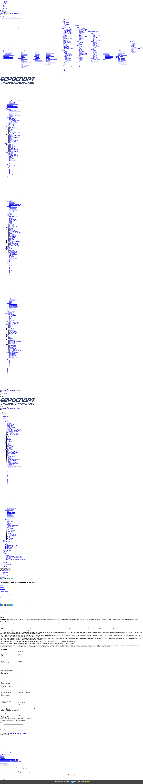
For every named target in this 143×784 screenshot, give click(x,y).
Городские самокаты (13, 209)
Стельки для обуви (13, 166)
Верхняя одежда (12, 110)
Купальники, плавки (13, 216)
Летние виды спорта (9, 200)
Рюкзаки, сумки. (12, 136)
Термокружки (12, 237)
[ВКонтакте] (1, 578)
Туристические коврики (14, 231)
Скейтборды (9, 214)
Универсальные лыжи (13, 251)
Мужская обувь (10, 144)
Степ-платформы (10, 185)
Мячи (10, 318)
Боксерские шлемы (13, 362)
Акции (4, 377)
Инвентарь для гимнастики (12, 168)
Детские (11, 264)
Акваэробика (11, 225)
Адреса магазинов (6, 378)
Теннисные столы (12, 315)
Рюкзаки (11, 229)
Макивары (11, 356)
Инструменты (12, 260)
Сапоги (10, 157)
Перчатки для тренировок (12, 183)
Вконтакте (6, 572)
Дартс (8, 334)
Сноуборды (11, 283)
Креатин (8, 373)
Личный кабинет (3, 741)
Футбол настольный (13, 332)
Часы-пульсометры (10, 179)
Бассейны (9, 246)
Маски (10, 222)
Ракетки (10, 317)
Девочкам (11, 162)
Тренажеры (7, 87)
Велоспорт (9, 201)
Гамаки (10, 233)
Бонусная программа (7, 385)
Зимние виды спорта (9, 248)
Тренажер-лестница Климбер (12, 104)
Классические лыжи (13, 252)
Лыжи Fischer (12, 253)
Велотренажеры (10, 89)
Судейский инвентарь (11, 311)
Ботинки (11, 147)
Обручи (8, 182)
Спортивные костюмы (13, 122)
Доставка (2, 744)
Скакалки (9, 178)
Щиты (10, 302)
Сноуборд (9, 282)
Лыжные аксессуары (13, 258)
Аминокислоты (10, 368)
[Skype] (10, 578)
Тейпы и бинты (10, 186)
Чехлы (10, 261)
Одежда (6, 108)
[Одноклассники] (2, 578)
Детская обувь (10, 161)
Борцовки (11, 337)
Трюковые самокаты (13, 207)
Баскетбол (9, 297)
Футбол (9, 289)
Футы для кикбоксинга (13, 366)
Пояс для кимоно (12, 351)
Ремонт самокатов (8, 382)
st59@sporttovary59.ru (6, 570)
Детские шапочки (12, 219)
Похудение (9, 370)
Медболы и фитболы (11, 191)
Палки (10, 257)
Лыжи (8, 249)
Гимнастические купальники (14, 169)
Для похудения (10, 199)
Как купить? (2, 743)
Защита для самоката (13, 210)
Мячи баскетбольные (13, 299)
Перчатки (11, 138)
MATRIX (9, 594)
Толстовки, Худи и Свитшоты (15, 111)
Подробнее (88, 781)
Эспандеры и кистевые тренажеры (13, 180)
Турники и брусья (12, 101)
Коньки (8, 262)
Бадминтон (9, 321)
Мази (10, 259)
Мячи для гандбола (13, 309)
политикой (9, 733)
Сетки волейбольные (13, 307)
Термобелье (11, 116)
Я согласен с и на (14, 733)
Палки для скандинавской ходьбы (13, 241)
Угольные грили (10, 247)
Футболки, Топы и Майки (14, 112)
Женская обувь (10, 152)
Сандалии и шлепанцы (13, 160)
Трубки (10, 223)
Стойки (10, 301)
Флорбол (9, 310)
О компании (5, 386)
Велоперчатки (12, 203)
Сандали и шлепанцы (13, 151)
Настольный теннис (11, 314)
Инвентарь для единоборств (12, 352)
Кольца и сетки (12, 300)
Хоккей (8, 266)
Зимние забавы (10, 276)
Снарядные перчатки (13, 342)
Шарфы (10, 142)
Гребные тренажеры (11, 91)
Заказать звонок (3, 414)
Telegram (5, 573)
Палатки (11, 228)
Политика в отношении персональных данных (9, 759)
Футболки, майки (12, 121)
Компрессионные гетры (13, 140)
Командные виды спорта (10, 288)
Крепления (11, 256)
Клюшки (11, 268)
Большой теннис (10, 324)
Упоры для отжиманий (11, 181)
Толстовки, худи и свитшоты (14, 120)
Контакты (2, 757)
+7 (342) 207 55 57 (3, 11)
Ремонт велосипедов (9, 381)
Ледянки (11, 279)
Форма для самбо (12, 347)
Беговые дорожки (10, 88)
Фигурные (11, 263)
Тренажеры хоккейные (13, 274)
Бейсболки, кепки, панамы (14, 135)
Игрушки (11, 281)
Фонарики (11, 238)
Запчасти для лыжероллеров (14, 245)
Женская (9, 109)
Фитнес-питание (10, 375)
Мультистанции (10, 105)
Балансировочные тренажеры (12, 184)
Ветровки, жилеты (12, 119)
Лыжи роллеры (10, 242)
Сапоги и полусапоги (13, 149)
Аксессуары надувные (13, 226)
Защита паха (11, 363)
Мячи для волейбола (13, 304)
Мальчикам (11, 163)
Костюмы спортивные (13, 113)
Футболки (11, 129)
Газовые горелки (12, 239)
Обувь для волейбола (13, 305)
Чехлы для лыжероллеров (14, 244)
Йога (8, 175)
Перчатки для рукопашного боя (15, 341)
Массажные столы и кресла (12, 107)
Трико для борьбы (12, 348)
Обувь (6, 143)
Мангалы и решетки (13, 236)
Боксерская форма (12, 345)
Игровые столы (10, 329)
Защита (10, 213)
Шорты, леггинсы (12, 131)
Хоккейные (11, 265)
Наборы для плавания (13, 220)
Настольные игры (10, 328)
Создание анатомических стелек (11, 380)
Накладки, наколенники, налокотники (14, 187)
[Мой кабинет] (1, 391)
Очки (10, 217)
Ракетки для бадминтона (14, 322)
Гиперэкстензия (12, 103)
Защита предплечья (13, 365)
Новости (4, 384)
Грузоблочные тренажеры (12, 106)
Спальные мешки (12, 230)
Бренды (1, 755)
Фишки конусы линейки (12, 198)
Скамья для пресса (12, 102)
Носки (10, 139)
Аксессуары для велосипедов (15, 204)
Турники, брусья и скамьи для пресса (14, 100)
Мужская (9, 117)
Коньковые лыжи (12, 250)
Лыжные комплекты (13, 254)
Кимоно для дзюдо (12, 346)
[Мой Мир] (4, 578)
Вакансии (2, 756)
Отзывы (4, 387)
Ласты (10, 221)
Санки (10, 280)
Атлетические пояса (13, 197)
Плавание (9, 215)
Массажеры (9, 189)
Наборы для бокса (10, 358)
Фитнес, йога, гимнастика (10, 167)
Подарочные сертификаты (5, 754)
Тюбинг (10, 278)
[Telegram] (12, 578)
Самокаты (9, 206)
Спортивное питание (9, 367)
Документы (7, 555)
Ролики (8, 212)
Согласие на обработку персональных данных (9, 760)
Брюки (10, 114)
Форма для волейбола (13, 306)
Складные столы (12, 235)
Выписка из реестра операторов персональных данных (10, 761)
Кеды (10, 150)
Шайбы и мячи (12, 270)
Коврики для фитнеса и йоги (12, 174)
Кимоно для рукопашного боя (15, 350)
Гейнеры (8, 374)
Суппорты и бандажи (11, 188)
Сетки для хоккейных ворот (14, 275)
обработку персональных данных (19, 733)
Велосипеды (11, 202)
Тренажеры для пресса (11, 177)
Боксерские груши (12, 353)
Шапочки (11, 218)
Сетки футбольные (13, 296)
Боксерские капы (12, 360)
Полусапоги (11, 158)
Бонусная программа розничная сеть (7, 753)
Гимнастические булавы (14, 172)
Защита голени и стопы (13, 364)
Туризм (8, 227)
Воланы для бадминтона (14, 323)
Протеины (9, 369)
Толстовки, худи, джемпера (14, 132)
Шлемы (10, 285)
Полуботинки (12, 148)
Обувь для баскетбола (13, 298)
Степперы (9, 92)
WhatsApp (6, 575)
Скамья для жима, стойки (14, 99)
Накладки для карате (13, 343)
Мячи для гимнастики (13, 173)
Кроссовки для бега (13, 146)
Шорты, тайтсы (12, 124)
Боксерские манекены (13, 357)
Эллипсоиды (9, 90)
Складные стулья (12, 234)
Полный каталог (3, 16)
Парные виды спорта (9, 313)
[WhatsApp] (9, 578)
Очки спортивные (12, 141)
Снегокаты (11, 277)
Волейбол (9, 303)
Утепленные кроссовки (13, 155)
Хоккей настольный (13, 331)
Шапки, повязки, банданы (14, 137)
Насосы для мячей (10, 312)
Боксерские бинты (12, 361)
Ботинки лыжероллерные (14, 243)
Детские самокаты (12, 208)
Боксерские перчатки (13, 340)
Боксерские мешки (13, 355)
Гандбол (9, 308)
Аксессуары (9, 134)
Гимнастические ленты (13, 171)
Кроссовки (11, 145)
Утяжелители (9, 190)
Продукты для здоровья (11, 372)
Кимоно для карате (13, 349)
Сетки (10, 319)
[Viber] (7, 578)
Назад (6, 419)
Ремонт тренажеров (8, 383)
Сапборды (9, 240)
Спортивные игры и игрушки (15, 232)
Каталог (4, 86)
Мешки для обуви (12, 165)
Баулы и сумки (12, 272)
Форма (10, 269)
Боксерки (11, 338)
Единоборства (8, 335)
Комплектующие (12, 333)
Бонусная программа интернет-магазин (7, 752)
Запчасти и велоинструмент (14, 205)
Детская (9, 126)
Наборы (10, 316)
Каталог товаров (3, 742)
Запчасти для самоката (13, 211)
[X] (5, 578)
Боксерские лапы (12, 354)
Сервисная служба (3, 745)
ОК (72, 782)
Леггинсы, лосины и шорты (14, 115)
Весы (8, 176)
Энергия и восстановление (12, 371)
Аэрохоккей (11, 330)
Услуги (4, 379)
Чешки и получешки (13, 170)
